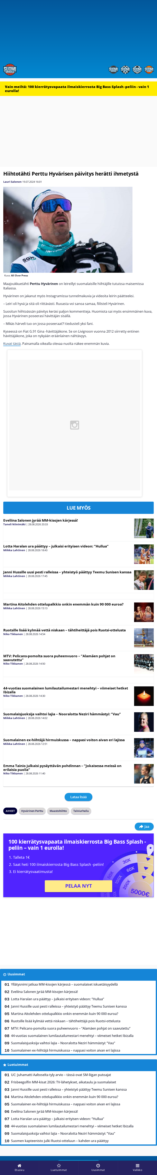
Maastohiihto (58, 811)
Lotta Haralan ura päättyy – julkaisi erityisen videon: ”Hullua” (56, 546)
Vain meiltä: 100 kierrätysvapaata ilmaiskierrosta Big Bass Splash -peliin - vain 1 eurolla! (77, 88)
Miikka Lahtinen (14, 550)
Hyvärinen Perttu (32, 811)
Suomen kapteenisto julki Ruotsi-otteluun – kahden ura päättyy (60, 1141)
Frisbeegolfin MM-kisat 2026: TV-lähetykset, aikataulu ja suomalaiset (63, 1082)
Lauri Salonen (12, 182)
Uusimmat (16, 974)
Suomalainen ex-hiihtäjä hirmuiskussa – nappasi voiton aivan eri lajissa (64, 740)
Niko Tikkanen (13, 634)
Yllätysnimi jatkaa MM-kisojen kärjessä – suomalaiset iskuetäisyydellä (64, 984)
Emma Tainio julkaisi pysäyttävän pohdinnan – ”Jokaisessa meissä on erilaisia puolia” (62, 767)
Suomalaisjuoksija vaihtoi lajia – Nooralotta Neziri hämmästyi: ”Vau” (62, 714)
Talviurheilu (81, 811)
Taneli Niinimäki (14, 524)
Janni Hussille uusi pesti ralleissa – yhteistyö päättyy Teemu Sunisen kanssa (67, 572)
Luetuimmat (18, 1064)
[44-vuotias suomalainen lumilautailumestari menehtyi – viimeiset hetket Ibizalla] (144, 696)
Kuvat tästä (12, 343)
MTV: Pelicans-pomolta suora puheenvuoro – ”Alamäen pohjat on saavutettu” (59, 658)
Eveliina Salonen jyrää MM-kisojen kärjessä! (40, 520)
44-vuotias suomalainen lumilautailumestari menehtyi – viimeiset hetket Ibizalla (65, 690)
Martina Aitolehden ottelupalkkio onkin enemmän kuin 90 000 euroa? (63, 604)
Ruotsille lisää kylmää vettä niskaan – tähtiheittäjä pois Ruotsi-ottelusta (64, 630)
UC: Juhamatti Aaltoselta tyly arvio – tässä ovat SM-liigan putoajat (61, 1075)
